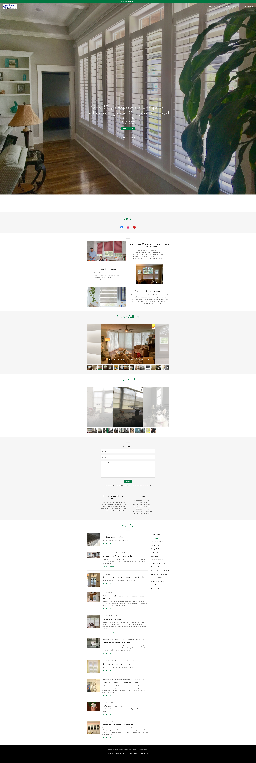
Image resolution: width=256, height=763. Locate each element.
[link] (10, 6)
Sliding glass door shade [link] (159, 574)
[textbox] (128, 451)
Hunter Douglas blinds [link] (158, 563)
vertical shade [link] (155, 588)
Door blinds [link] (154, 552)
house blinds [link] (155, 585)
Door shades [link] (155, 556)
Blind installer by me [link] (157, 542)
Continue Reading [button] (108, 543)
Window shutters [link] (156, 578)
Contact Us (128, 129)
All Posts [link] (154, 538)
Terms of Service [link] (144, 485)
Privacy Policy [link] (134, 485)
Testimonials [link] (248, 6)
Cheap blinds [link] (155, 549)
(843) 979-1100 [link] (128, 137)
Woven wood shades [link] (157, 581)
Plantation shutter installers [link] (160, 570)
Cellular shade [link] (155, 545)
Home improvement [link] (157, 560)
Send (128, 481)
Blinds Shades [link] (215, 6)
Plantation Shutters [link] (232, 6)
